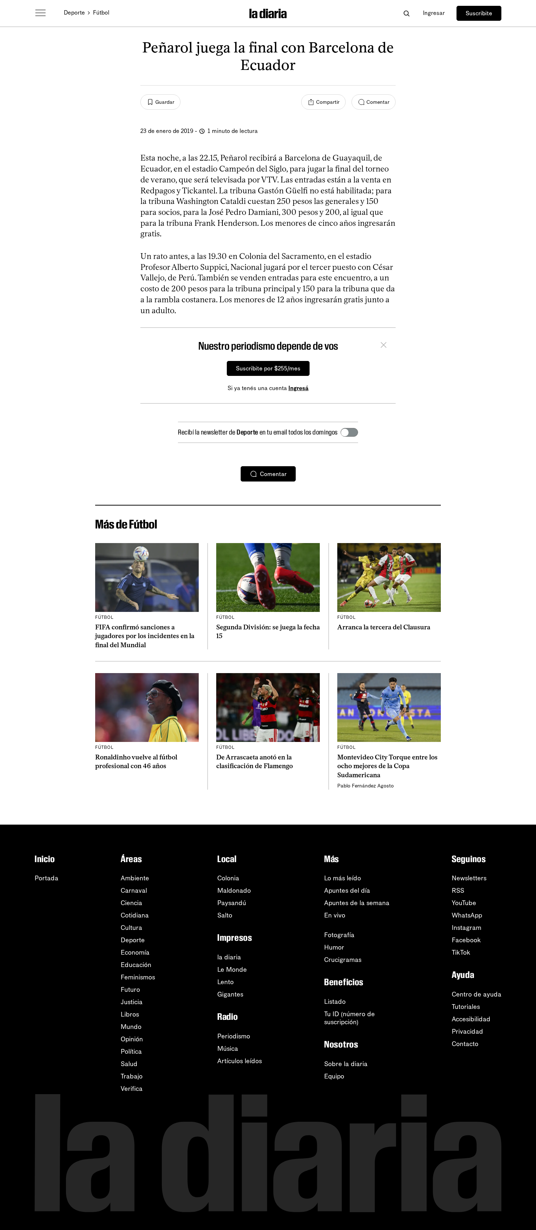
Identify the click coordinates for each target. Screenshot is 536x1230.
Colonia (228, 878)
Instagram (466, 928)
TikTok (461, 952)
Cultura (131, 928)
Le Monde (232, 970)
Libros (130, 1014)
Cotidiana (135, 915)
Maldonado (234, 891)
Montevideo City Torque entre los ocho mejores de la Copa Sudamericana (387, 766)
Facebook (466, 940)
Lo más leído (342, 878)
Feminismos (138, 977)
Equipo (334, 1076)
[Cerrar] (383, 346)
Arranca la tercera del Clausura (383, 627)
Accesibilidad (471, 1019)
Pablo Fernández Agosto (365, 786)
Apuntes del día (347, 891)
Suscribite (479, 13)
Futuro (130, 990)
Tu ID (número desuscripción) (349, 1018)
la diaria (229, 957)
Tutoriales (466, 1007)
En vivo (334, 915)
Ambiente (135, 878)
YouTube (464, 903)
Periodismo (233, 1036)
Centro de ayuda (476, 994)
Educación (136, 965)
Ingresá (298, 388)
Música (227, 1049)
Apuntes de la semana (356, 903)
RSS (458, 891)
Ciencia (131, 903)
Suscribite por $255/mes (268, 368)
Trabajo (132, 1076)
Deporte (74, 12)
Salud (129, 1064)
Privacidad (467, 1031)
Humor (334, 947)
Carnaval (134, 891)
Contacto (465, 1044)
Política (131, 1052)
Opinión (132, 1039)
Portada (46, 878)
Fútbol (101, 12)
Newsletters (469, 878)
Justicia (132, 1002)
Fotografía (339, 935)
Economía (135, 952)
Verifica (132, 1089)
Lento (225, 982)
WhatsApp (467, 915)
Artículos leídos (239, 1061)
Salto (224, 915)
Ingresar (434, 12)
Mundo (131, 1027)
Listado (335, 1002)
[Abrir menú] (40, 13)
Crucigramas (342, 960)
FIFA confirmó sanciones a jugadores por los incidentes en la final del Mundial (144, 636)
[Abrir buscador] (406, 13)
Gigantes (230, 994)
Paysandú (231, 903)
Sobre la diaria (346, 1064)
